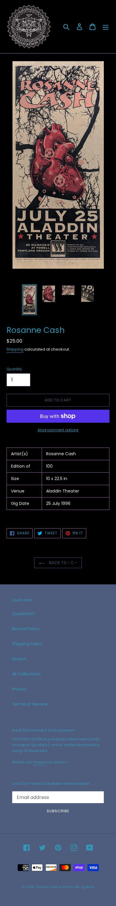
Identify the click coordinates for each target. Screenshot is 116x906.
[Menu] (105, 26)
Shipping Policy (27, 644)
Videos (39, 762)
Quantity (14, 369)
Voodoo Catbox (49, 886)
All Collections (26, 674)
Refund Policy (26, 629)
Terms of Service (29, 704)
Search (19, 659)
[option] (29, 300)
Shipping (15, 349)
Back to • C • (62, 562)
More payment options (58, 429)
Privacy (19, 689)
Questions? (23, 614)
